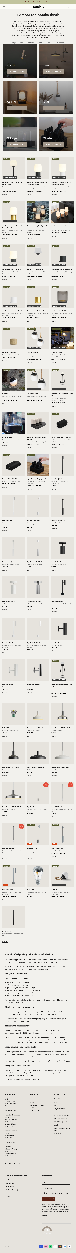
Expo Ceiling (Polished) (34, 601)
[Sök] (68, 7)
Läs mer (5, 194)
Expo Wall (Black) (56, 643)
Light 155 (54, 890)
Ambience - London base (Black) (61, 269)
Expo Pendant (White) (9, 562)
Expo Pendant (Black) (58, 520)
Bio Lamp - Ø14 (7, 437)
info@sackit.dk (10, 1142)
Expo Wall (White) (7, 684)
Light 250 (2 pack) (32, 394)
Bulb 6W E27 (30, 890)
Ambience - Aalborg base (35, 269)
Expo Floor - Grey (32, 848)
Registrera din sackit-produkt (37, 1106)
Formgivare (33, 1102)
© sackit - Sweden (10, 1247)
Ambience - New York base (59, 311)
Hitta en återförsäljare (62, 1115)
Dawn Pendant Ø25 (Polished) (60, 728)
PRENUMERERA (48, 1199)
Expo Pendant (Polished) (34, 562)
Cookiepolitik (9, 1186)
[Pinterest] (14, 1163)
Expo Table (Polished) (33, 643)
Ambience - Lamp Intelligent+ (11, 269)
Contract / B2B (34, 1111)
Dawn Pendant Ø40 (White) (60, 767)
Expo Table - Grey (7, 890)
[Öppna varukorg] (72, 6)
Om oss (32, 1099)
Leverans (57, 1112)
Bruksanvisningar (60, 1118)
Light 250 (5, 394)
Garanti (57, 1137)
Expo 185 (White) (56, 807)
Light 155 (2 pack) (32, 352)
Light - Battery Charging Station (37, 479)
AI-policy (8, 1196)
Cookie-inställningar (12, 1190)
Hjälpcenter (58, 1102)
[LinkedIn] (19, 1163)
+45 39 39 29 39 (10, 1117)
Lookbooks (57, 1134)
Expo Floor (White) (8, 520)
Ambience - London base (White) (12, 311)
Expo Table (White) (8, 643)
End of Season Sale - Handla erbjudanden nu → (38, 2)
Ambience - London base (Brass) (37, 311)
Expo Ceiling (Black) (57, 562)
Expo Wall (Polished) (33, 684)
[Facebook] (5, 1163)
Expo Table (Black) (57, 601)
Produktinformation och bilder (62, 1129)
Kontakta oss (58, 1099)
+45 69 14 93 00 (10, 1133)
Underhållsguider (60, 1122)
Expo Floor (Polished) (33, 520)
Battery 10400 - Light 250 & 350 (61, 437)
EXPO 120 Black (7, 931)
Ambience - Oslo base (9, 352)
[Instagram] (10, 1163)
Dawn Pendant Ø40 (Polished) (11, 807)
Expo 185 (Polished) (8, 848)
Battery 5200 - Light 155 (9, 479)
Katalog (56, 1125)
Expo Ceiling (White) (8, 601)
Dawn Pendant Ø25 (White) (35, 728)
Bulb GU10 (5, 728)
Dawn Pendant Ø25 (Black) (10, 767)
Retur (56, 1105)
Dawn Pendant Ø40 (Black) (35, 767)
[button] (56, 1231)
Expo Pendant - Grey (57, 848)
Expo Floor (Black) (57, 479)
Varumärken (9, 1193)
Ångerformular (59, 1109)
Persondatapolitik (11, 1183)
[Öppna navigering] (4, 6)
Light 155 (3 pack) (56, 352)
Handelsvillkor (10, 1180)
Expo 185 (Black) (32, 807)
